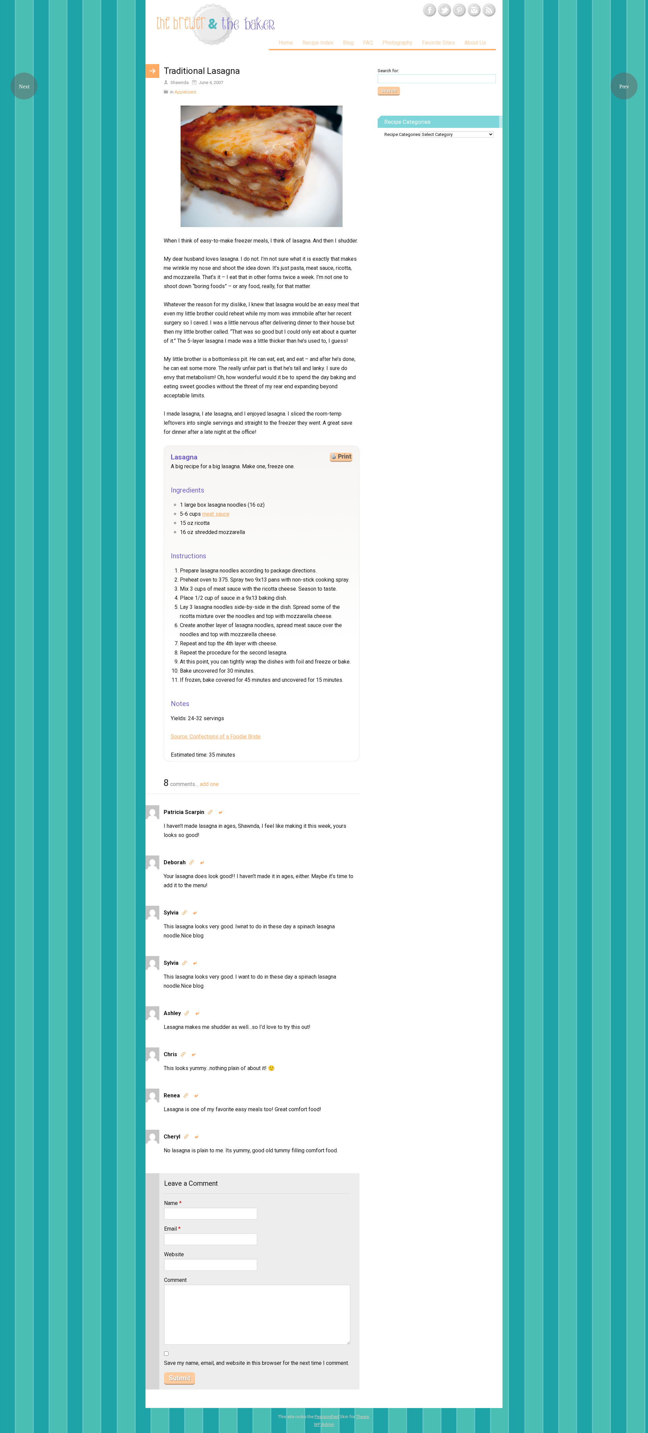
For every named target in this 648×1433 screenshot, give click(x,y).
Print (344, 456)
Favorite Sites (438, 42)
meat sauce (216, 514)
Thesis (362, 1416)
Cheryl (172, 1136)
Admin (324, 1424)
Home (286, 42)
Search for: (388, 70)
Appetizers (185, 91)
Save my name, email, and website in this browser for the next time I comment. (256, 1363)
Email (172, 1229)
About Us (475, 42)
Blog (348, 42)
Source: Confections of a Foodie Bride (216, 736)
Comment (175, 1280)
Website (174, 1254)
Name (173, 1203)
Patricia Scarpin (184, 812)
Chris (170, 1054)
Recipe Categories (402, 134)
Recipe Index (317, 42)
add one (209, 784)
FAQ (368, 42)
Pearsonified (327, 1416)
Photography (397, 42)
